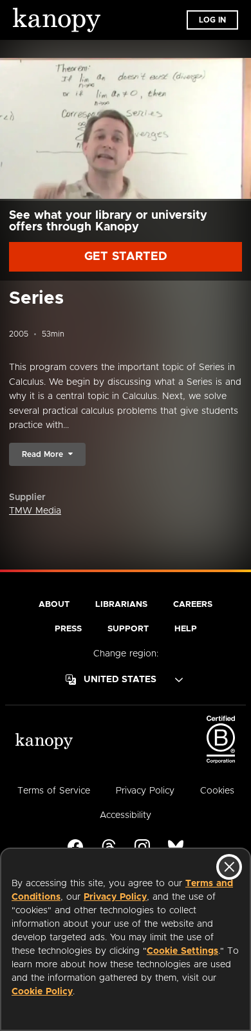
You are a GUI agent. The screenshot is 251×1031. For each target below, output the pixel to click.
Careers (192, 604)
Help (185, 629)
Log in (212, 20)
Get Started (125, 257)
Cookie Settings (182, 951)
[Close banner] (229, 867)
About (54, 604)
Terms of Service (53, 790)
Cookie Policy (42, 991)
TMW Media (35, 511)
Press (68, 629)
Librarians (121, 604)
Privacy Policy (115, 897)
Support (128, 629)
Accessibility (125, 815)
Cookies (217, 790)
